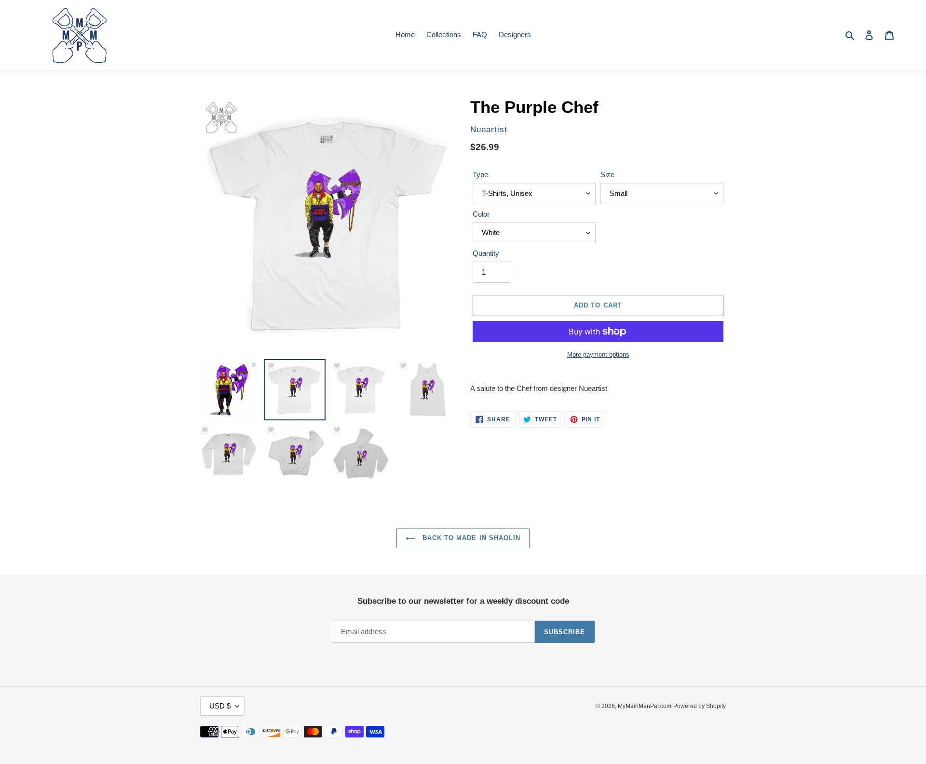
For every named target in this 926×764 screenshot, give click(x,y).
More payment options (598, 354)
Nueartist (488, 129)
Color (481, 214)
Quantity (486, 253)
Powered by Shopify (699, 706)
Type (480, 174)
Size (607, 174)
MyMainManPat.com (644, 706)
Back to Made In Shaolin (470, 538)
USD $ (220, 706)
